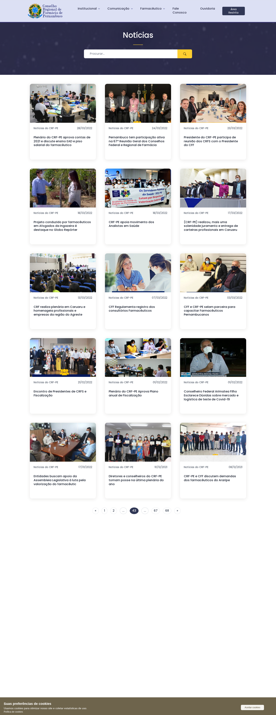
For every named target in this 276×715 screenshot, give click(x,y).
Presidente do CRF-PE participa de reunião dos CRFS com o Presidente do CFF (211, 141)
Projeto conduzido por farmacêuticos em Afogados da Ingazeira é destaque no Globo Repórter (62, 226)
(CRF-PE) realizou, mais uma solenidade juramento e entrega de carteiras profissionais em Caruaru (211, 226)
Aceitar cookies (252, 707)
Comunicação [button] (118, 8)
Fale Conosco (180, 10)
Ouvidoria (207, 8)
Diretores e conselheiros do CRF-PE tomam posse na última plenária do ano (136, 480)
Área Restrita (233, 10)
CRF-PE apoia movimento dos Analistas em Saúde (131, 224)
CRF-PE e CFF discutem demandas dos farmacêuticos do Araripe (210, 478)
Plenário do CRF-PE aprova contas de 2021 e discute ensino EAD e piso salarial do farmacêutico (62, 141)
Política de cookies (13, 711)
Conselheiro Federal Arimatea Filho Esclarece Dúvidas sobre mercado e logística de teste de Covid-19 (211, 395)
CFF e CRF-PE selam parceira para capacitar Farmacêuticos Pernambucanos (209, 311)
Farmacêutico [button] (151, 8)
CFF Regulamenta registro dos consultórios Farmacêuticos (132, 309)
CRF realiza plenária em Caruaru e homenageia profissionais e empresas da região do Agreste (59, 311)
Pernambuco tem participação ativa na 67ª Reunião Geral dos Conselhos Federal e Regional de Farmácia (137, 141)
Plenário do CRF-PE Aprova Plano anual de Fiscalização (133, 393)
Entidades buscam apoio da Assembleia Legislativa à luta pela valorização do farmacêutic (60, 480)
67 (156, 510)
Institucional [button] (87, 8)
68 (167, 510)
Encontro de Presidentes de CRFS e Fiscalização (60, 393)
